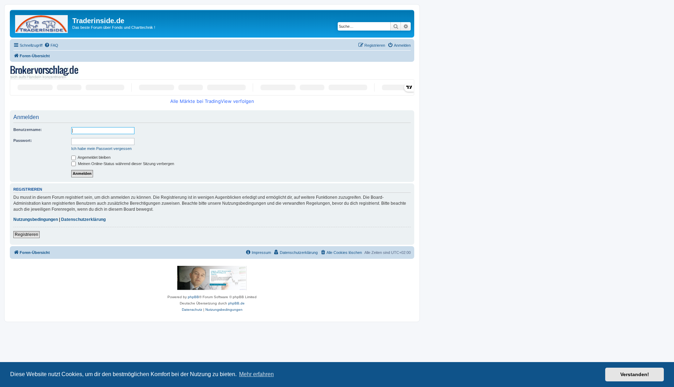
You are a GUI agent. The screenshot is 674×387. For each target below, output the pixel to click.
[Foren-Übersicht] (42, 23)
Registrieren (26, 234)
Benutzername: (27, 129)
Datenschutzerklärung (83, 219)
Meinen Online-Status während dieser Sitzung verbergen (125, 164)
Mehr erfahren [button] (256, 374)
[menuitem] (51, 45)
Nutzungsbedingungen (35, 219)
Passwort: (22, 140)
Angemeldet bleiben (94, 157)
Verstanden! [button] (634, 374)
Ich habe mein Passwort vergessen (101, 148)
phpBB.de (236, 303)
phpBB (193, 297)
